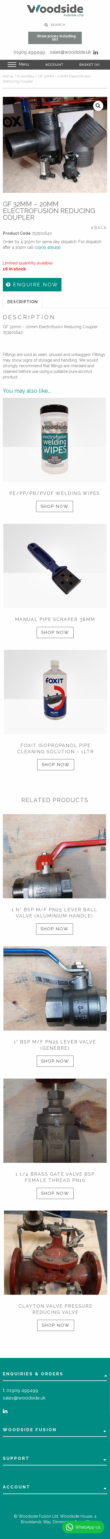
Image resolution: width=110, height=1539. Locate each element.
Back (100, 227)
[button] (98, 106)
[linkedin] (95, 52)
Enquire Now (34, 284)
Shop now (55, 506)
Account (54, 65)
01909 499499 (29, 52)
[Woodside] (55, 10)
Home (8, 76)
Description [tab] (22, 302)
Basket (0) (89, 65)
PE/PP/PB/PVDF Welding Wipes (54, 493)
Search (57, 25)
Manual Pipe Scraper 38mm (55, 619)
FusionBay (25, 76)
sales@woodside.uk (70, 52)
